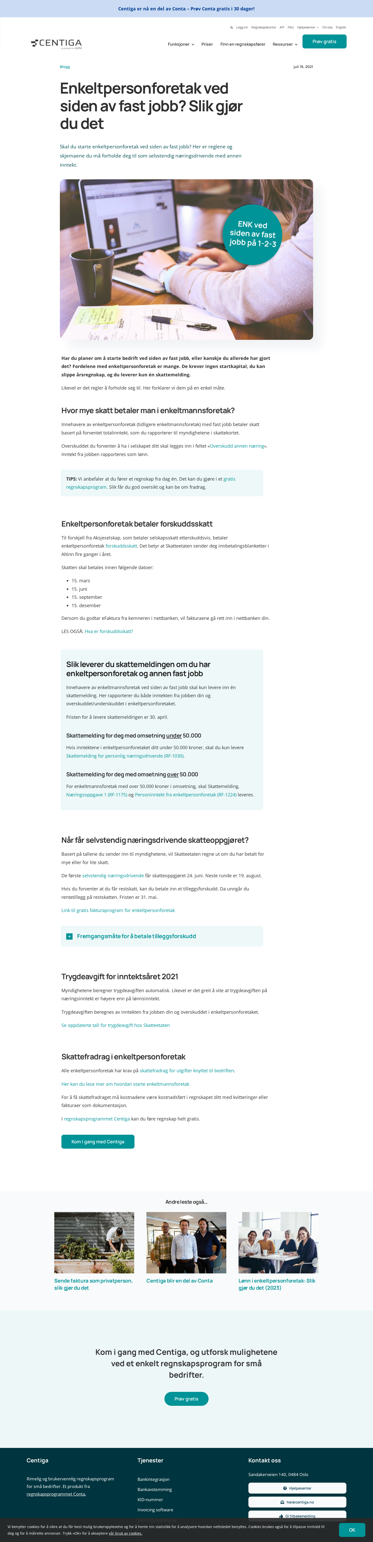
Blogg (65, 66)
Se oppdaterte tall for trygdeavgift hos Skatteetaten (115, 1025)
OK (352, 1530)
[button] (231, 27)
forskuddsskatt (121, 546)
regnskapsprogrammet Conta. (56, 1494)
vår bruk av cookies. (125, 1533)
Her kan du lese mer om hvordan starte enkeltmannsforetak (125, 1084)
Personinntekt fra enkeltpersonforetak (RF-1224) (185, 795)
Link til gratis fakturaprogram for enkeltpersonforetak (118, 910)
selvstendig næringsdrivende (113, 875)
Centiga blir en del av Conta (179, 1280)
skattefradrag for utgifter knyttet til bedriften (187, 1070)
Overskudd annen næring (237, 446)
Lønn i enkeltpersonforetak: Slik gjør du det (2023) (277, 1284)
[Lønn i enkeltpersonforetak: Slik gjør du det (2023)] (278, 1242)
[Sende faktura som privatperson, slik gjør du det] (94, 1242)
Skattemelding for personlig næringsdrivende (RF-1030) (124, 756)
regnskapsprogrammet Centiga (97, 1119)
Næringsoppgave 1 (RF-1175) (96, 795)
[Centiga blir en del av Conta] (186, 1242)
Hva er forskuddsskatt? (109, 631)
